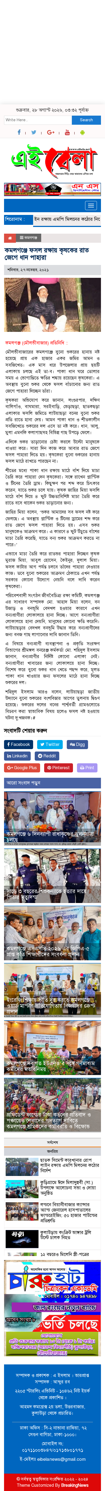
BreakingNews (75, 1485)
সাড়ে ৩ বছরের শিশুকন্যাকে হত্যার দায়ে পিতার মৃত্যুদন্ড (46, 894)
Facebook (20, 744)
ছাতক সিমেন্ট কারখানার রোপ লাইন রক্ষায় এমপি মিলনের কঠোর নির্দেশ (69, 1166)
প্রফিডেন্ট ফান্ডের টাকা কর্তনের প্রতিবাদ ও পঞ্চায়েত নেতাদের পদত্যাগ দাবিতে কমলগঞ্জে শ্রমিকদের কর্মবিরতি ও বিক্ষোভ (49, 1120)
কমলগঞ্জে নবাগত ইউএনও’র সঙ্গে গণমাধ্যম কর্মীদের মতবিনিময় (51, 1066)
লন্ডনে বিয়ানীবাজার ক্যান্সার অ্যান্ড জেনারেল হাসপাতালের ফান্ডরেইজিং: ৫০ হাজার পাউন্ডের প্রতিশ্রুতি (68, 1212)
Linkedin (19, 756)
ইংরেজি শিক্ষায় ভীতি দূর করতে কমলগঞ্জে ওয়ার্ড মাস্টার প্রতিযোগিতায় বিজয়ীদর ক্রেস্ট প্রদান (51, 1006)
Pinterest (60, 768)
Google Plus (25, 768)
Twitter (52, 744)
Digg (80, 744)
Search (86, 119)
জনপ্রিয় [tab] (52, 1151)
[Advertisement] (52, 52)
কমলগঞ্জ (30, 237)
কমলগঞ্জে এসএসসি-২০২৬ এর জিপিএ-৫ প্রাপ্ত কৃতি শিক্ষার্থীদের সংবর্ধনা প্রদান (48, 951)
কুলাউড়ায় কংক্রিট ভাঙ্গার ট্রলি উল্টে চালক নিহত (65, 1235)
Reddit (49, 756)
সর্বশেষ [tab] (52, 1142)
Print (89, 768)
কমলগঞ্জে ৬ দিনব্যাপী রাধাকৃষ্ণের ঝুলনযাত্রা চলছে (50, 837)
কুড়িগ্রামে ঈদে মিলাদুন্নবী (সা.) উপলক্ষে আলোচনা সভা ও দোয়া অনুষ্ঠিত (68, 1188)
